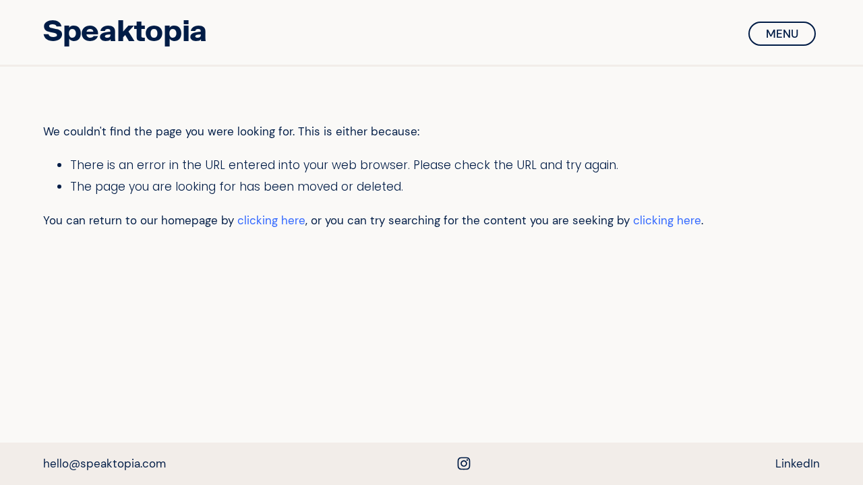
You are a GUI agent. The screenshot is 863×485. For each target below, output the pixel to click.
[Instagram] (464, 463)
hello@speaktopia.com (104, 463)
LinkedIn (797, 463)
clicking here (271, 220)
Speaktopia (125, 31)
